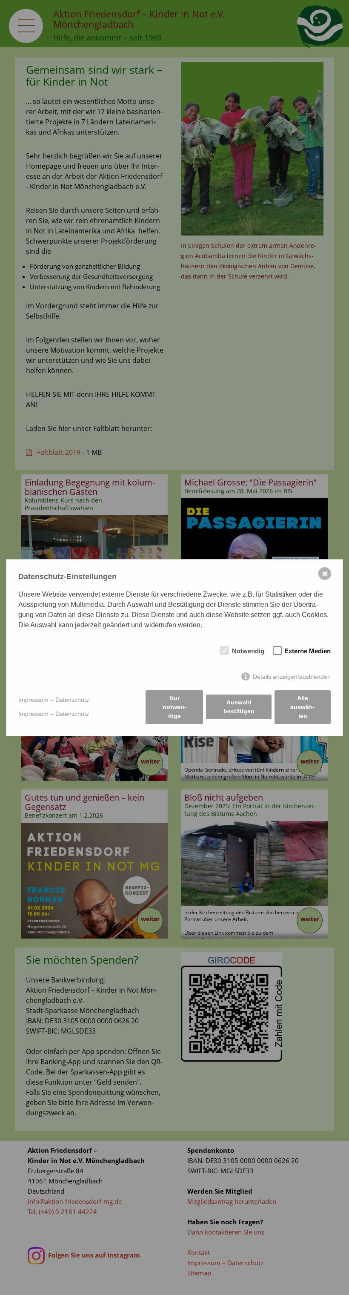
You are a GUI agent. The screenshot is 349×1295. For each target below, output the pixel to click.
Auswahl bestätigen (239, 707)
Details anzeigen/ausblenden (292, 676)
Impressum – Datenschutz (53, 699)
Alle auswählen (302, 707)
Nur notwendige (174, 707)
